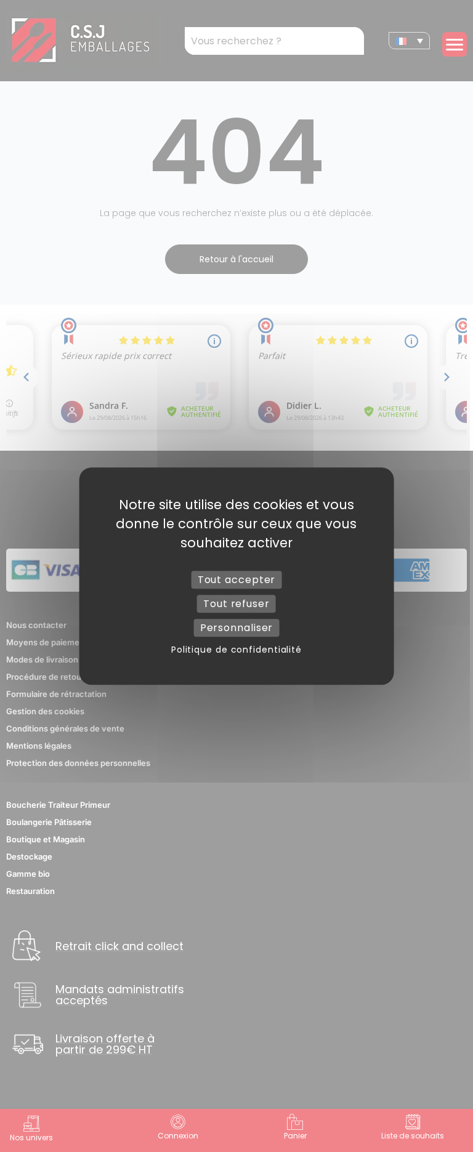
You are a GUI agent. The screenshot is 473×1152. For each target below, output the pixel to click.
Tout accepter (237, 580)
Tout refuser (236, 604)
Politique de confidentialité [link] (236, 649)
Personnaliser (236, 628)
